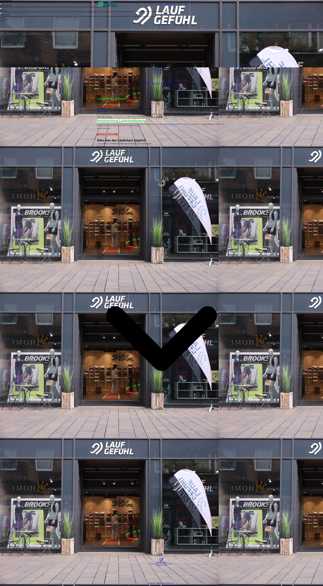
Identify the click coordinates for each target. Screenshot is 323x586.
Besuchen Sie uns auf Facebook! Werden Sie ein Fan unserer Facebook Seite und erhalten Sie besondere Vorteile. (161, 83)
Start (152, 4)
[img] (107, 4)
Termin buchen (159, 4)
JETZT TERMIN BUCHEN (173, 124)
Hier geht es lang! (101, 111)
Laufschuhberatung (170, 4)
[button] (85, 18)
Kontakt (191, 4)
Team (185, 4)
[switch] (1, 8)
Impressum (160, 583)
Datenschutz (169, 583)
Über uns (179, 4)
